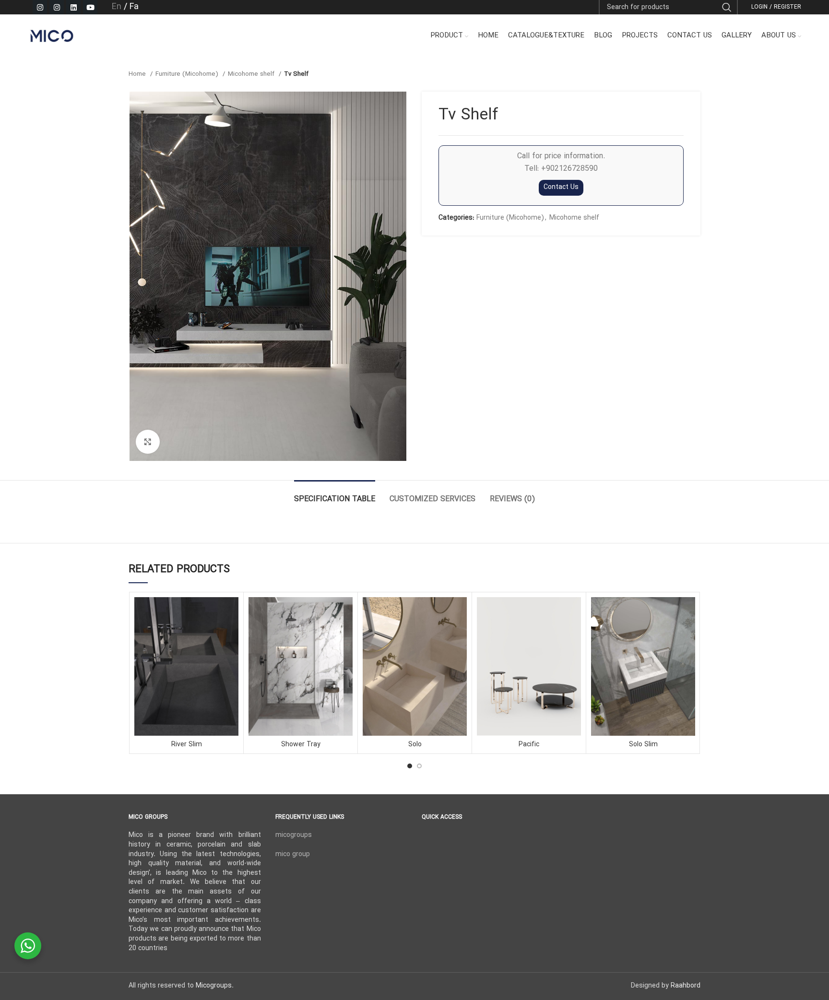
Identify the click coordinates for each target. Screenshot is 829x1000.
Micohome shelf (252, 74)
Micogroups (214, 986)
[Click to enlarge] (148, 442)
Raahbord (685, 986)
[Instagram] (40, 7)
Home (138, 74)
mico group (292, 854)
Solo (415, 745)
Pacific (529, 745)
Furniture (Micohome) (187, 74)
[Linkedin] (73, 7)
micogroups (293, 835)
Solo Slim (643, 745)
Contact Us (561, 187)
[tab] (334, 494)
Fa (134, 6)
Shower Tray (300, 745)
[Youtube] (90, 7)
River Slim (186, 745)
